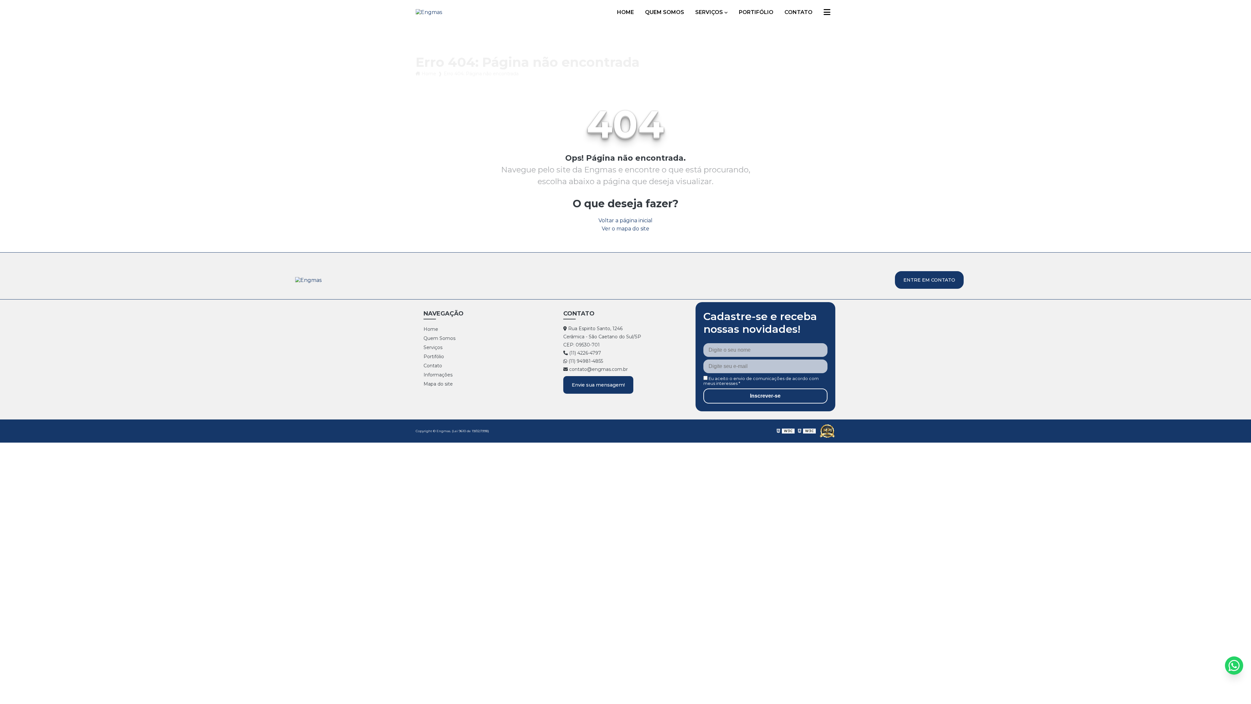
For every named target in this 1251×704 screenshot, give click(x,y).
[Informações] (827, 12)
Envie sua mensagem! (598, 385)
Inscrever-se (765, 396)
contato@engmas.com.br (598, 369)
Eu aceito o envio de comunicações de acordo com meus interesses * (761, 381)
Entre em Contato (929, 280)
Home (625, 12)
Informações (438, 375)
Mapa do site (438, 384)
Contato (798, 12)
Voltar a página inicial (625, 220)
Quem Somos (664, 12)
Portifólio (756, 12)
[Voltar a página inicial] (429, 12)
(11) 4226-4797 (584, 353)
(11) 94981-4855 (585, 361)
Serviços (709, 12)
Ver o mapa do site (625, 229)
